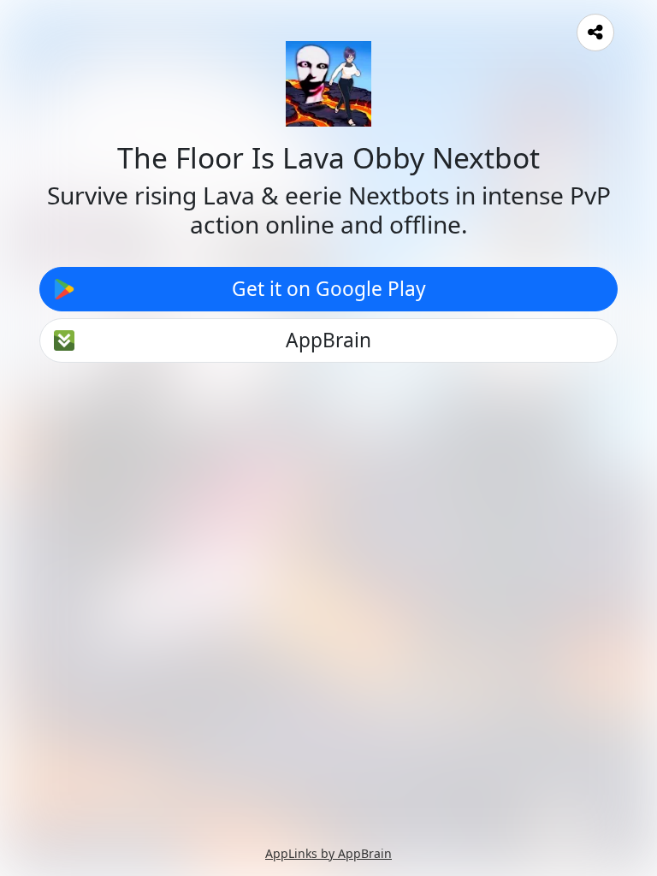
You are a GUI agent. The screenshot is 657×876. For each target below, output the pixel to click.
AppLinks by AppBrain (328, 853)
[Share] (595, 32)
